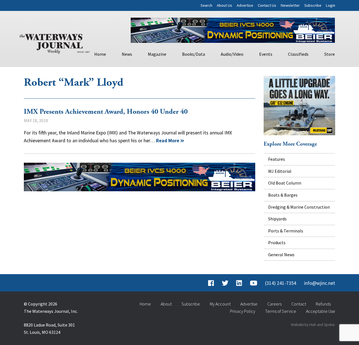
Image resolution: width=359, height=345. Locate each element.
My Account (220, 304)
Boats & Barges (283, 195)
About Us (224, 5)
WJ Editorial (279, 171)
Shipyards (277, 219)
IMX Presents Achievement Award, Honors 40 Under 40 (106, 111)
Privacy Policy (242, 311)
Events (265, 54)
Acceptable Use (320, 311)
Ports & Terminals (285, 231)
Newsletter (290, 5)
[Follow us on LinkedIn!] (239, 283)
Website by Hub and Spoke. (313, 324)
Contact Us (267, 5)
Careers (274, 304)
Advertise (245, 5)
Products (277, 242)
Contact (298, 304)
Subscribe (312, 5)
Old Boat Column (284, 183)
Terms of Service (280, 311)
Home (100, 54)
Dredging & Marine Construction (299, 207)
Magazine (157, 54)
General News (281, 254)
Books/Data (193, 54)
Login (330, 5)
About (166, 304)
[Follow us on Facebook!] (211, 283)
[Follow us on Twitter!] (225, 283)
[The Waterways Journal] (55, 42)
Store (329, 54)
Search (206, 5)
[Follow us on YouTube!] (253, 283)
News (127, 54)
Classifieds (298, 54)
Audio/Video (232, 54)
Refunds (323, 304)
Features (276, 159)
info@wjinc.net (319, 283)
